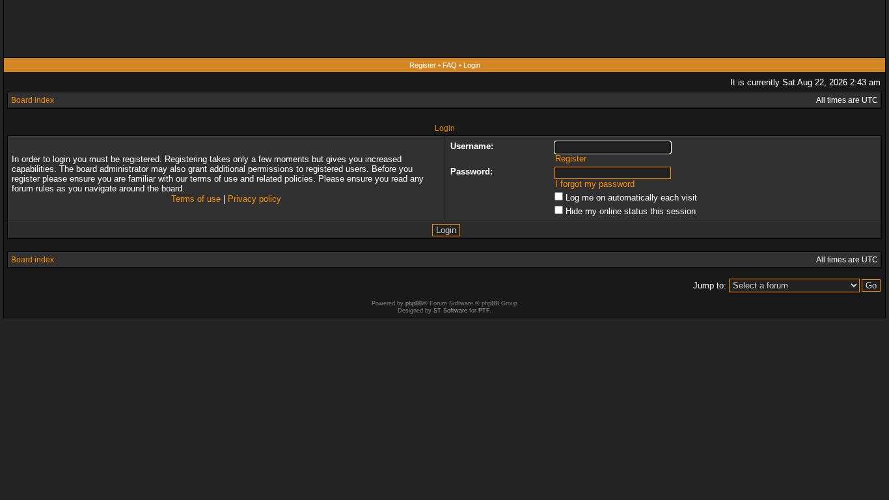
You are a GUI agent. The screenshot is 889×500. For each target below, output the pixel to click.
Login (471, 65)
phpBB (414, 303)
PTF (483, 310)
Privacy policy (254, 199)
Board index (32, 100)
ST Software (450, 310)
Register (422, 65)
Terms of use (196, 199)
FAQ (450, 65)
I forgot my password (595, 184)
